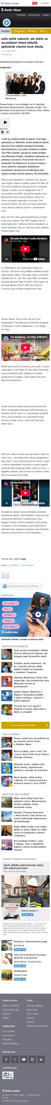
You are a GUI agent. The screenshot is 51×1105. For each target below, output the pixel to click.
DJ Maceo (14, 565)
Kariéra (30, 1018)
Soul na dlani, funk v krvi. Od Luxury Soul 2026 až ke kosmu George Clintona (31, 754)
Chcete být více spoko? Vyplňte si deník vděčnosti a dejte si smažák (30, 709)
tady (23, 559)
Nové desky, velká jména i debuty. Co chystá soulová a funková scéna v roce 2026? (30, 780)
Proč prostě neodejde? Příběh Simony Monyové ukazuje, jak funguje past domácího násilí (31, 653)
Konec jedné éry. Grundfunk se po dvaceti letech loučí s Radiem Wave (31, 741)
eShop (5, 1018)
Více (44, 31)
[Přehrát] (5, 122)
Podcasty (7, 1039)
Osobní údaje (18, 1095)
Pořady (32, 31)
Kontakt (31, 1022)
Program (21, 15)
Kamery (46, 15)
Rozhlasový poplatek (37, 1026)
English (5, 1098)
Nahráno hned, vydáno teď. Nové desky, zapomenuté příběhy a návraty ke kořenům (31, 767)
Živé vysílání (10, 626)
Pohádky (8, 615)
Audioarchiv (34, 15)
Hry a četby (9, 603)
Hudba (5, 31)
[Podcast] (2, 132)
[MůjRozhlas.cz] (5, 68)
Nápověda (32, 1009)
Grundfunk (6, 54)
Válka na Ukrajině (10, 1005)
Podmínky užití (33, 1095)
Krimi (6, 609)
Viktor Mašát (27, 565)
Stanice (6, 1013)
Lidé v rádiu (32, 1013)
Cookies (6, 1095)
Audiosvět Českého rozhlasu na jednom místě (22, 639)
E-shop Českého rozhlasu (19, 859)
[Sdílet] (7, 132)
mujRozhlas (7, 595)
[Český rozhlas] (10, 3)
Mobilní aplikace (10, 1043)
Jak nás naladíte (35, 1005)
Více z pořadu (11, 734)
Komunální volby (10, 1009)
